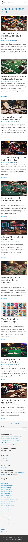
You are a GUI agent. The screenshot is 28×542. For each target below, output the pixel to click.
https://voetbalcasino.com (6, 495)
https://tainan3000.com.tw (7, 517)
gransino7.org (4, 531)
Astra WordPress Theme (17, 539)
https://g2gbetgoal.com (6, 487)
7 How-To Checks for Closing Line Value (9, 438)
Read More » (4, 55)
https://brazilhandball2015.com (7, 485)
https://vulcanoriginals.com (7, 519)
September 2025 (4, 460)
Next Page (17, 423)
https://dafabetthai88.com (6, 489)
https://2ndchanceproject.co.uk (8, 501)
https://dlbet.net (4, 483)
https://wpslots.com (5, 515)
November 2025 (4, 456)
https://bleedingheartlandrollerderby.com (9, 499)
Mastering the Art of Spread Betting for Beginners (10, 280)
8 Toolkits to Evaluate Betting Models (9, 444)
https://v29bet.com (5, 511)
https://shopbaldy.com (6, 509)
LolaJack (3, 529)
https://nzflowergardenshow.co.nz (8, 523)
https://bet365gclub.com (6, 491)
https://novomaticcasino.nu (7, 497)
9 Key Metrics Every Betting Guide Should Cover (11, 35)
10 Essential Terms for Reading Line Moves (10, 440)
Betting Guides (4, 40)
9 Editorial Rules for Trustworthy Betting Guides (11, 436)
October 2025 (4, 458)
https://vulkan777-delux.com (7, 521)
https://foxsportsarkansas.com (7, 505)
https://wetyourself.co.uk (6, 507)
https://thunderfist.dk (5, 493)
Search (2, 426)
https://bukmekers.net (6, 513)
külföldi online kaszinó (5, 532)
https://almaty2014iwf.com (7, 525)
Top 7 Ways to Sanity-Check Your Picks (9, 442)
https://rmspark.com (5, 503)
